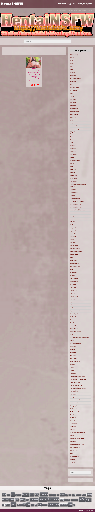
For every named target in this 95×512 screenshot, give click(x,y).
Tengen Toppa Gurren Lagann (78, 379)
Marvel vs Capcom (75, 248)
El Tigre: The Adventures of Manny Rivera (79, 133)
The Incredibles (74, 391)
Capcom (72, 96)
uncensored (53, 504)
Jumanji (72, 216)
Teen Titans (73, 373)
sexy (32, 505)
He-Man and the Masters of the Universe (78, 185)
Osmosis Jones (74, 281)
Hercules (72, 195)
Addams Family (74, 55)
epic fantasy (73, 143)
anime (8, 495)
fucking (89, 495)
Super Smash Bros (75, 361)
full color (5, 500)
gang (27, 500)
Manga (72, 240)
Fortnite (72, 157)
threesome (44, 505)
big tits (25, 494)
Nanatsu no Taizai (74, 263)
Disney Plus (73, 117)
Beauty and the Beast (75, 78)
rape (24, 505)
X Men (71, 453)
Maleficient (73, 237)
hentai (42, 499)
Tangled (72, 367)
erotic (73, 495)
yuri (74, 505)
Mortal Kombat (74, 254)
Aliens (71, 60)
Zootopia (72, 462)
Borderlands (73, 90)
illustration (53, 499)
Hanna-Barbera (74, 181)
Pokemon (72, 305)
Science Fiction (74, 329)
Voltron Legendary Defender (77, 432)
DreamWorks (73, 126)
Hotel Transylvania (75, 198)
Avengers (72, 72)
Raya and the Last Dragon (77, 311)
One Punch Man (74, 278)
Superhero (73, 364)
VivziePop (72, 429)
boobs (32, 495)
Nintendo (72, 275)
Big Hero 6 (73, 81)
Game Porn (73, 169)
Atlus (71, 69)
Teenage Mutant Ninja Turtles (77, 376)
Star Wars (73, 355)
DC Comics (73, 105)
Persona (72, 299)
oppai (88, 499)
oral (3, 505)
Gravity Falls (73, 178)
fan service (78, 495)
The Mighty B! (73, 406)
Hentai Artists (73, 192)
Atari (71, 66)
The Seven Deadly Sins (76, 412)
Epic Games (73, 146)
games (17, 500)
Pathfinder (73, 293)
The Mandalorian (74, 403)
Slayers (72, 340)
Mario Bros (73, 242)
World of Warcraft (75, 447)
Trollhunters (73, 421)
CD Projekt (73, 102)
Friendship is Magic (75, 160)
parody (7, 505)
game (11, 500)
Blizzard (72, 84)
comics (54, 495)
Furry (71, 166)
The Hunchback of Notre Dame (78, 388)
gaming (22, 500)
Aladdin (72, 58)
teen (39, 504)
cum (58, 495)
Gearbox (72, 172)
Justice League (74, 219)
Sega (71, 334)
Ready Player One (74, 314)
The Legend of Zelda (75, 397)
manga (62, 500)
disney (62, 495)
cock (50, 495)
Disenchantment (74, 111)
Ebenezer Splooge (75, 129)
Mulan (71, 257)
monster (67, 500)
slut (36, 505)
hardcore (34, 499)
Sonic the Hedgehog (75, 343)
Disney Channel (74, 114)
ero (70, 495)
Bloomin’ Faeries (74, 87)
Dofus (71, 120)
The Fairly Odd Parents (76, 385)
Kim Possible (73, 225)
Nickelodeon (73, 272)
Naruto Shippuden (75, 266)
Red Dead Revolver (75, 317)
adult (4, 495)
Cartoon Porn (73, 99)
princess (19, 505)
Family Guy (73, 151)
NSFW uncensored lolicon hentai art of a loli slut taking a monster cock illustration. (34, 75)
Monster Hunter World (76, 251)
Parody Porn (73, 290)
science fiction (73, 326)
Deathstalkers (74, 108)
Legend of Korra (74, 231)
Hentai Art (73, 189)
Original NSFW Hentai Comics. (83, 10)
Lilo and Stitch (73, 234)
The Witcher (73, 415)
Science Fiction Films (75, 332)
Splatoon (72, 349)
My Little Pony (73, 260)
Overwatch (73, 284)
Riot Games (73, 320)
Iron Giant (73, 213)
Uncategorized (74, 424)
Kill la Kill (72, 222)
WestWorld (73, 441)
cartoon (44, 494)
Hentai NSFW (12, 4)
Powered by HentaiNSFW (86, 510)
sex (28, 504)
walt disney (63, 505)
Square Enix (73, 352)
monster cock (74, 500)
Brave (71, 93)
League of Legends (75, 228)
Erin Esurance (73, 149)
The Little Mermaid (75, 400)
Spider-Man (73, 346)
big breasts (18, 495)
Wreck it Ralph (74, 450)
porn (13, 504)
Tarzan (72, 370)
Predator (72, 308)
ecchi (67, 495)
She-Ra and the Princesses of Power (79, 337)
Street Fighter (74, 358)
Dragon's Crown (74, 123)
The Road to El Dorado (76, 409)
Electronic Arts (74, 137)
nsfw (82, 499)
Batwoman (73, 75)
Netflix (72, 269)
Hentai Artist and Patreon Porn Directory (60, 10)
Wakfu (72, 435)
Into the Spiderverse (75, 204)
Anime (71, 63)
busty (37, 495)
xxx (70, 504)
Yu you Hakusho (74, 456)
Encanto (72, 140)
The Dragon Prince (75, 382)
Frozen (72, 163)
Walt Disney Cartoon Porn (77, 438)
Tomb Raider (73, 418)
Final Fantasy (73, 154)
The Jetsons (73, 394)
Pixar (71, 302)
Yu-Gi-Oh (72, 459)
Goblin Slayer (73, 175)
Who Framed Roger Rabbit (77, 444)
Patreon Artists (74, 296)
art (12, 494)
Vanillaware (73, 427)
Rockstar (72, 323)
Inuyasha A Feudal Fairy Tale (77, 210)
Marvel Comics (74, 245)
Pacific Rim (73, 287)
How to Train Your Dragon (77, 201)
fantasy (84, 495)
